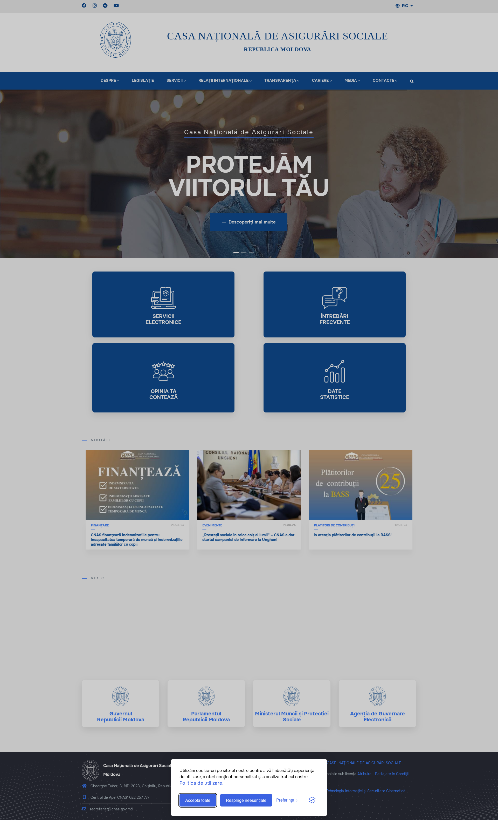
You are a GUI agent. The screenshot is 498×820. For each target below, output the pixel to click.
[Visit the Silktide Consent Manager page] (312, 800)
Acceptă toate (197, 800)
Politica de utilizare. (201, 783)
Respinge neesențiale (246, 800)
